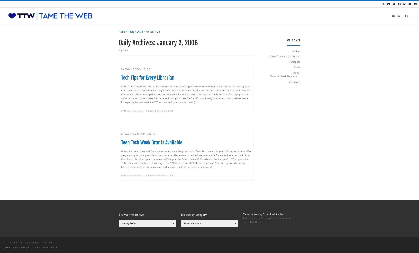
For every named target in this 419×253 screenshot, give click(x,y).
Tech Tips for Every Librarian (147, 78)
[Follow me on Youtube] (410, 4)
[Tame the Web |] (50, 16)
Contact (295, 51)
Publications (293, 82)
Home (122, 31)
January (150, 31)
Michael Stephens (133, 111)
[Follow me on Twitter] (394, 4)
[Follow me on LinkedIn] (415, 4)
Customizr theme (48, 247)
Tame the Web (20, 242)
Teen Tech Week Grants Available (151, 143)
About (296, 72)
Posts (131, 31)
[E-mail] (388, 4)
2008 (140, 31)
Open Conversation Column (284, 56)
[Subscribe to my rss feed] (383, 4)
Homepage (294, 62)
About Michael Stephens (283, 76)
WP (17, 247)
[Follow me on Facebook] (399, 4)
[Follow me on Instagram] (404, 4)
